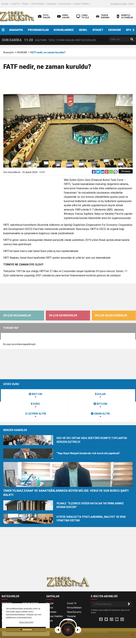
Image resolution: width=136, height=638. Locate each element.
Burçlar (5, 4)
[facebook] (94, 172)
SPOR (129, 30)
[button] (133, 30)
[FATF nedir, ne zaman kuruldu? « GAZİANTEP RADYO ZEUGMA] (21, 16)
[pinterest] (107, 172)
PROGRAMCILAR (38, 30)
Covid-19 (15, 4)
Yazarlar (71, 616)
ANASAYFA (16, 30)
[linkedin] (103, 172)
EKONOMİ (114, 30)
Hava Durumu (65, 4)
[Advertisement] (68, 83)
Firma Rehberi (37, 4)
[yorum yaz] (115, 172)
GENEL (83, 30)
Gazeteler (51, 4)
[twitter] (98, 172)
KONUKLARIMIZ (64, 30)
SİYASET (97, 30)
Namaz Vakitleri (81, 4)
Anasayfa (8, 52)
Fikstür (25, 4)
